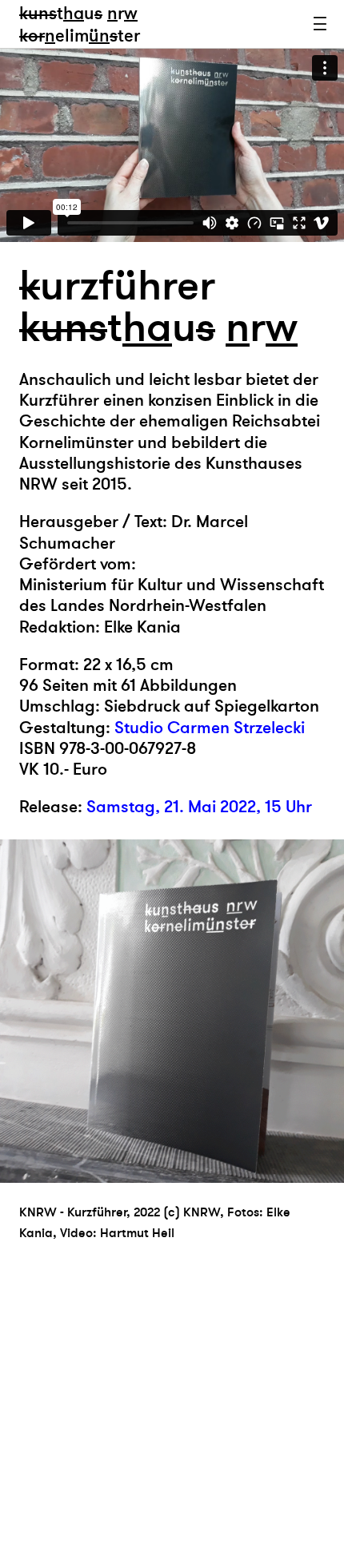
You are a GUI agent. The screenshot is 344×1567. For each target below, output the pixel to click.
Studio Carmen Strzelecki (209, 728)
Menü (320, 24)
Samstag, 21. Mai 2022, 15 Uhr (199, 807)
